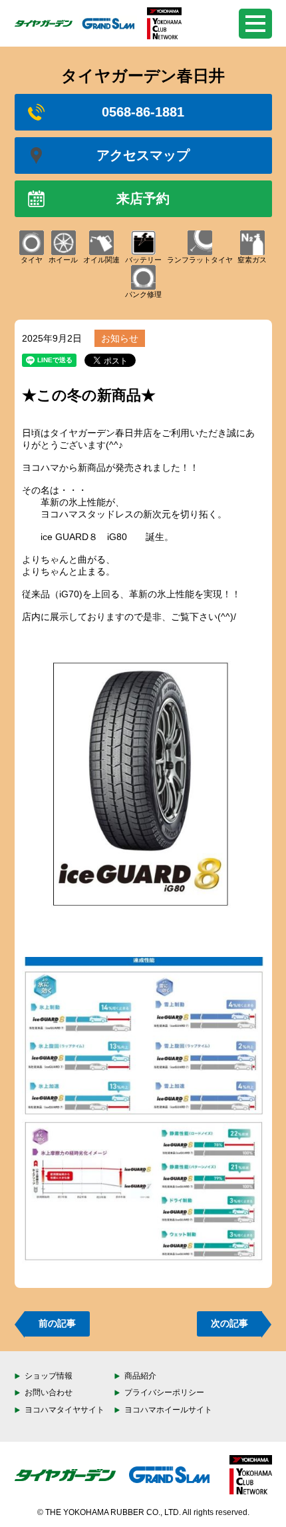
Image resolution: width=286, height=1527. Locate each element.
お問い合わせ (48, 1392)
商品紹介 (140, 1375)
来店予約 (143, 198)
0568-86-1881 (143, 112)
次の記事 (229, 1323)
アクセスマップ (143, 155)
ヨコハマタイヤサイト (64, 1409)
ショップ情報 (48, 1375)
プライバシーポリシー (164, 1392)
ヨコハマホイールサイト (168, 1409)
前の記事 (57, 1323)
